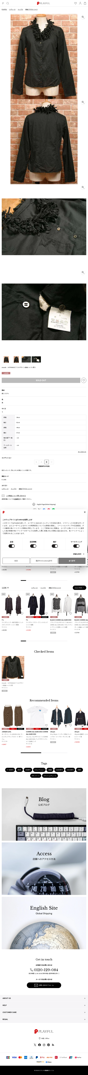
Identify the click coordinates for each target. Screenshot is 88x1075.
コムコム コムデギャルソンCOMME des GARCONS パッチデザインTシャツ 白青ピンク (37, 739)
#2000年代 (59, 770)
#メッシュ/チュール (50, 776)
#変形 (79, 770)
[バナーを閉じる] (85, 512)
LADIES (5, 617)
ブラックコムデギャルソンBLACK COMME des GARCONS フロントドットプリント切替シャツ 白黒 (61, 624)
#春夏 (50, 770)
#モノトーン (35, 776)
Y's (3, 620)
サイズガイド (82, 452)
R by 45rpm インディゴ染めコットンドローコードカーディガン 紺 (61, 735)
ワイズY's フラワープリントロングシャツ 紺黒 (37, 623)
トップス (13, 489)
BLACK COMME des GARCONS (60, 620)
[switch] (33, 546)
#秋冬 (19, 770)
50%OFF (44, 617)
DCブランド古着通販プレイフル (46, 1070)
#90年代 (27, 770)
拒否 (16, 561)
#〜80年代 (10, 770)
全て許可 (72, 561)
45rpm (52, 732)
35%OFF (20, 729)
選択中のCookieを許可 (44, 561)
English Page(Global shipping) (46, 504)
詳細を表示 (77, 554)
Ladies (6, 373)
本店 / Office (45, 1038)
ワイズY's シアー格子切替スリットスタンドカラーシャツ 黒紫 (12, 623)
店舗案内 (17, 499)
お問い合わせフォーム (46, 985)
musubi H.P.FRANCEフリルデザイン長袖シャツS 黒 (12, 684)
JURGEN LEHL (6, 732)
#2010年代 (70, 770)
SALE (37, 617)
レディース (5, 489)
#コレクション (39, 770)
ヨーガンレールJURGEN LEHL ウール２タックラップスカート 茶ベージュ (12, 736)
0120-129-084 (46, 970)
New (3, 594)
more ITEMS (78, 588)
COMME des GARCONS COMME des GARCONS (37, 733)
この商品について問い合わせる (16, 496)
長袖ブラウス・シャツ (25, 489)
